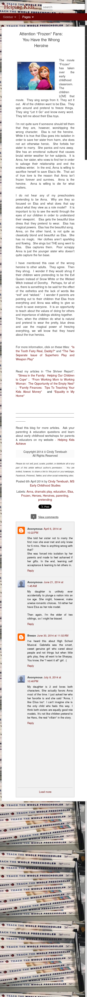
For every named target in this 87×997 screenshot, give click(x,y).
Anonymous (34, 529)
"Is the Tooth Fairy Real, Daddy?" (45, 349)
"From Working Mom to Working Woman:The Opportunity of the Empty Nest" (45, 381)
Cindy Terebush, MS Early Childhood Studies (52, 483)
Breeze (31, 635)
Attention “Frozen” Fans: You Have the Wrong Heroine (41, 39)
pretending (45, 499)
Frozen (25, 495)
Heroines (48, 495)
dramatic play (43, 491)
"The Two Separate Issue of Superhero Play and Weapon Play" (45, 355)
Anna (30, 491)
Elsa (70, 491)
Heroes (36, 495)
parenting (62, 495)
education (59, 491)
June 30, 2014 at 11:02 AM (52, 635)
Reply (30, 570)
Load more (45, 792)
